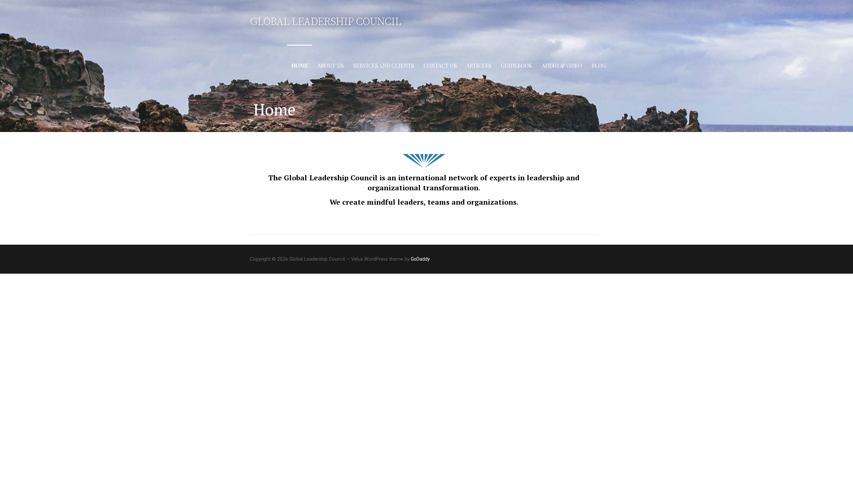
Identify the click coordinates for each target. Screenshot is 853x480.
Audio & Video (562, 65)
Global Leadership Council (325, 22)
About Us (331, 65)
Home (299, 65)
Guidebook (516, 65)
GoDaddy (420, 259)
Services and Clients (383, 65)
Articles (478, 65)
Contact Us (440, 65)
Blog (598, 65)
